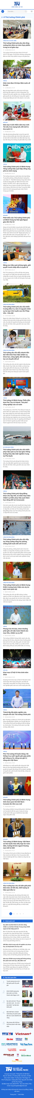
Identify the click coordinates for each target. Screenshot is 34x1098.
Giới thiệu (21, 1094)
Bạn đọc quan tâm (10, 977)
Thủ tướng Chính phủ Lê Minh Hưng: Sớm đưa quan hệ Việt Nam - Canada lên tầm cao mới (17, 801)
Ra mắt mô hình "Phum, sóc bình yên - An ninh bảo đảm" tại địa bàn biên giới (13, 1004)
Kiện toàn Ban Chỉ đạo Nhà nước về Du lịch (16, 84)
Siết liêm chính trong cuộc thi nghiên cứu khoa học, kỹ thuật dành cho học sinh (17, 945)
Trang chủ (13, 1094)
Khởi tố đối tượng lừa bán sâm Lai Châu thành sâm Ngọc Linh (13, 993)
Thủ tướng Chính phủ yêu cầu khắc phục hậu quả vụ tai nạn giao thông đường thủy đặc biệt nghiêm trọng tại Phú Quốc (16, 452)
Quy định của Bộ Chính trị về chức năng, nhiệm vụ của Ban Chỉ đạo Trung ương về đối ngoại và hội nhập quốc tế (16, 927)
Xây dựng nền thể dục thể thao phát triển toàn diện (14, 1024)
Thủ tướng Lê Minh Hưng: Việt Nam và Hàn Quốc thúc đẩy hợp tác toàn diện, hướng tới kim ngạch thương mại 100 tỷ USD (16, 844)
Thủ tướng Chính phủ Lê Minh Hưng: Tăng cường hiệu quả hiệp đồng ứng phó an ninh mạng (17, 168)
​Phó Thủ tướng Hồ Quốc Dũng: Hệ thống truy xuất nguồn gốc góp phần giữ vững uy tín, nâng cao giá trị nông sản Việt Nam (17, 757)
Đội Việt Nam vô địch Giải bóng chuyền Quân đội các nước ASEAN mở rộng (14, 1015)
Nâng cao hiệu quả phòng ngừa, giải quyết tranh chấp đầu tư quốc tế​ (17, 266)
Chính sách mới (10, 921)
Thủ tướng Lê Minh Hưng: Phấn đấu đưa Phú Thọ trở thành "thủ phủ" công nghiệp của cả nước (16, 402)
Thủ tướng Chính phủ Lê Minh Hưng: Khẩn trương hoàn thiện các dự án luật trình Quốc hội (17, 587)
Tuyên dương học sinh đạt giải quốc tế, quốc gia (13, 983)
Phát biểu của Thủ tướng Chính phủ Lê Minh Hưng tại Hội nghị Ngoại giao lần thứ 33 (16, 219)
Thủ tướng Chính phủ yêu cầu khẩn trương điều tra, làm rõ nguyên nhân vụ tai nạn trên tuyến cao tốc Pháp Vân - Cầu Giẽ (17, 310)
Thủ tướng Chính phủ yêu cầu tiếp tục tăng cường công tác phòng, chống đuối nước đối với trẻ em (16, 541)
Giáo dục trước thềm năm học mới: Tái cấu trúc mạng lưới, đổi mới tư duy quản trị (16, 127)
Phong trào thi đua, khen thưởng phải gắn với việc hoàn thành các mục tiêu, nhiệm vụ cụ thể (15, 631)
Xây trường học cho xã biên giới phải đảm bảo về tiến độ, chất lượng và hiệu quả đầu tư (17, 887)
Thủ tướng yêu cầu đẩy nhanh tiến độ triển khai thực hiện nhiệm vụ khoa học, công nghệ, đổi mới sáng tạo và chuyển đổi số (16, 355)
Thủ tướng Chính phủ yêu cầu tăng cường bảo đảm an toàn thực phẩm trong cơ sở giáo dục (16, 45)
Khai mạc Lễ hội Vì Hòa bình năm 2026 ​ (15, 673)
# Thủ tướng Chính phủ (14, 17)
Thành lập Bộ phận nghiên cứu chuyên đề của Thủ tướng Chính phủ (17, 713)
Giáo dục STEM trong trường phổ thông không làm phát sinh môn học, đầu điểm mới (17, 959)
